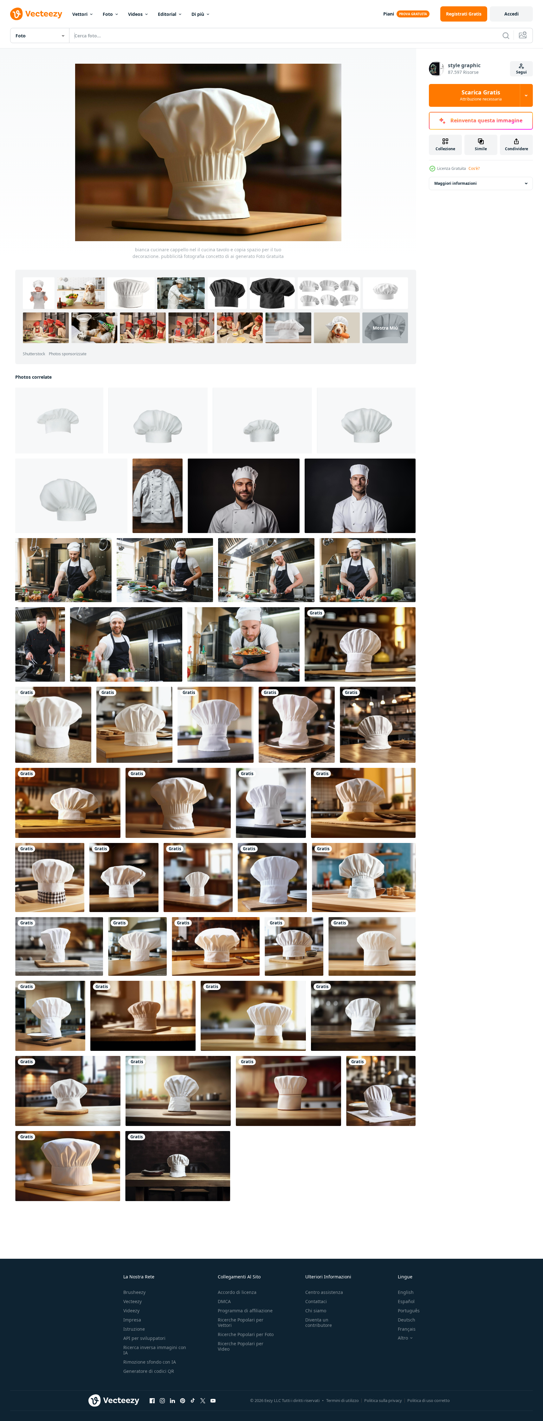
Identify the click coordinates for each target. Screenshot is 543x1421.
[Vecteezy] (36, 14)
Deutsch (406, 1320)
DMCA (224, 1301)
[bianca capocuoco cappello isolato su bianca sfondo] (59, 420)
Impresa (132, 1320)
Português (409, 1311)
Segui (521, 72)
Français (407, 1329)
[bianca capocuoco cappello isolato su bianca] (158, 420)
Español (406, 1301)
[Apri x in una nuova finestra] (202, 1400)
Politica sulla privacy (383, 1400)
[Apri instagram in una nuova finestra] (162, 1400)
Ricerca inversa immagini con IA (154, 1350)
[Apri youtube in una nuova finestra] (213, 1400)
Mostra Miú (385, 328)
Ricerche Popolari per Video (240, 1346)
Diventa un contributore (318, 1322)
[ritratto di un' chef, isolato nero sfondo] (244, 496)
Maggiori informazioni (455, 183)
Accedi (511, 14)
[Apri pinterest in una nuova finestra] (182, 1400)
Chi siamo (315, 1311)
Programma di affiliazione (245, 1311)
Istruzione (134, 1329)
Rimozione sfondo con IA (149, 1362)
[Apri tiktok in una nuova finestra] (192, 1400)
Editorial (167, 14)
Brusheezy (134, 1292)
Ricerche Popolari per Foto (246, 1334)
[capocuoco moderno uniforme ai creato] (158, 496)
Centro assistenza (324, 1292)
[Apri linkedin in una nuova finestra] (172, 1400)
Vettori (79, 14)
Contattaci (316, 1301)
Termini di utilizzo (342, 1400)
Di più (197, 14)
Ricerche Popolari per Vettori (240, 1322)
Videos (135, 14)
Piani (388, 14)
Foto (108, 14)
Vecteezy (132, 1301)
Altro (403, 1338)
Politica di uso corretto (428, 1400)
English (406, 1292)
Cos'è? (474, 168)
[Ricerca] (506, 35)
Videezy (131, 1311)
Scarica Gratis (481, 95)
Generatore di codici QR (148, 1371)
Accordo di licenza (237, 1292)
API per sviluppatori (144, 1338)
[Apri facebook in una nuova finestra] (152, 1400)
